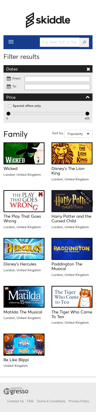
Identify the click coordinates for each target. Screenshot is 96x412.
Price (11, 97)
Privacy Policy (79, 401)
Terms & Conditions (51, 401)
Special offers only (27, 105)
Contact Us (15, 401)
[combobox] (79, 134)
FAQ (30, 401)
